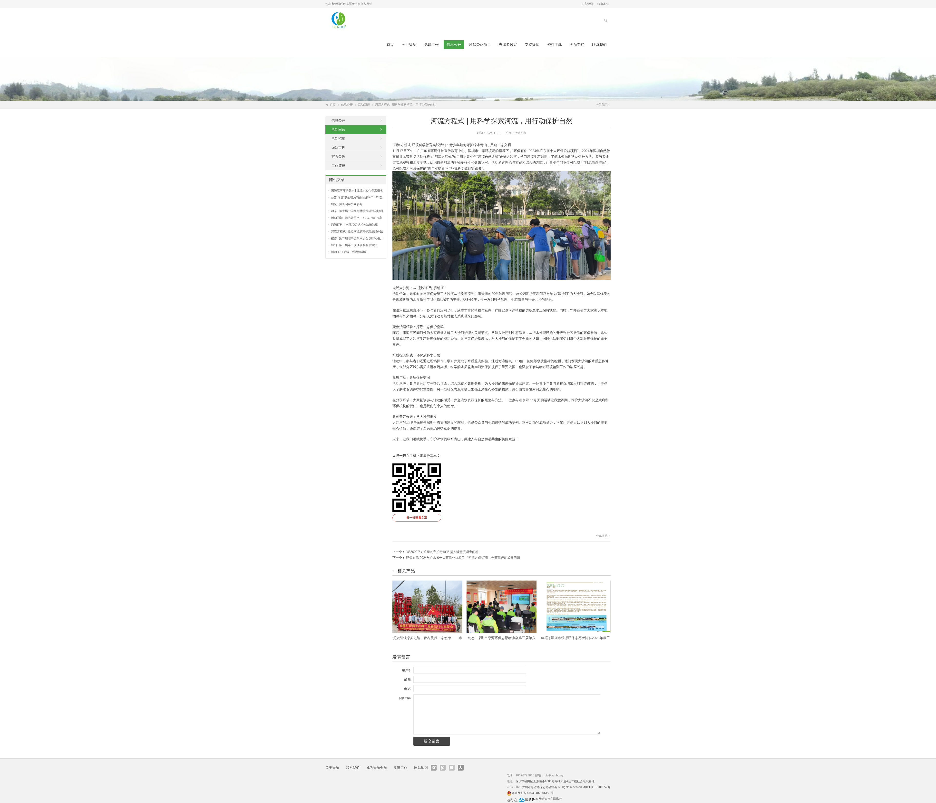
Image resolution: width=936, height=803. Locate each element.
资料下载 (554, 44)
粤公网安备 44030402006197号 (533, 793)
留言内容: (405, 698)
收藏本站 (603, 4)
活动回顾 (364, 104)
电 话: (407, 689)
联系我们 (599, 44)
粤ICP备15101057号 (597, 787)
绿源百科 (338, 148)
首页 (390, 44)
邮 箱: (407, 679)
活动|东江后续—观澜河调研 (349, 252)
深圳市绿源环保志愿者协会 (539, 787)
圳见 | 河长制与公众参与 (346, 204)
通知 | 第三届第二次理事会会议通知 (354, 245)
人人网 (461, 768)
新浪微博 (434, 768)
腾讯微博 (443, 768)
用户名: (406, 670)
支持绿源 (532, 44)
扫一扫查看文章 (417, 517)
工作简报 (338, 166)
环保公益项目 (480, 44)
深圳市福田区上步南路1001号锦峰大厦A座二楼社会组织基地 (555, 781)
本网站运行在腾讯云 (549, 799)
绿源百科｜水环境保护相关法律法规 (354, 224)
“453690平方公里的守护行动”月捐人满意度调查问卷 (442, 552)
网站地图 (421, 768)
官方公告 (338, 157)
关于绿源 (409, 44)
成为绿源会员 (376, 768)
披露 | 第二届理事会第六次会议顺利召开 (357, 238)
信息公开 (454, 44)
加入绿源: (587, 4)
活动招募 (338, 139)
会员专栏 (577, 44)
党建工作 (431, 44)
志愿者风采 (508, 44)
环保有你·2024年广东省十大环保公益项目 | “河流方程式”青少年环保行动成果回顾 (463, 558)
